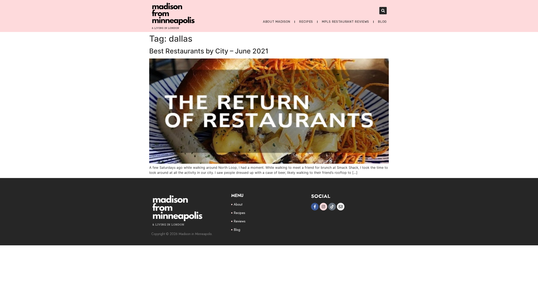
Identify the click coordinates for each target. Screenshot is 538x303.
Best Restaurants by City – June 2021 (208, 51)
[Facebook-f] (315, 206)
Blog (382, 22)
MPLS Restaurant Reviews (345, 22)
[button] (383, 10)
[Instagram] (323, 206)
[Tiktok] (332, 206)
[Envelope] (340, 206)
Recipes (306, 22)
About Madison (276, 22)
